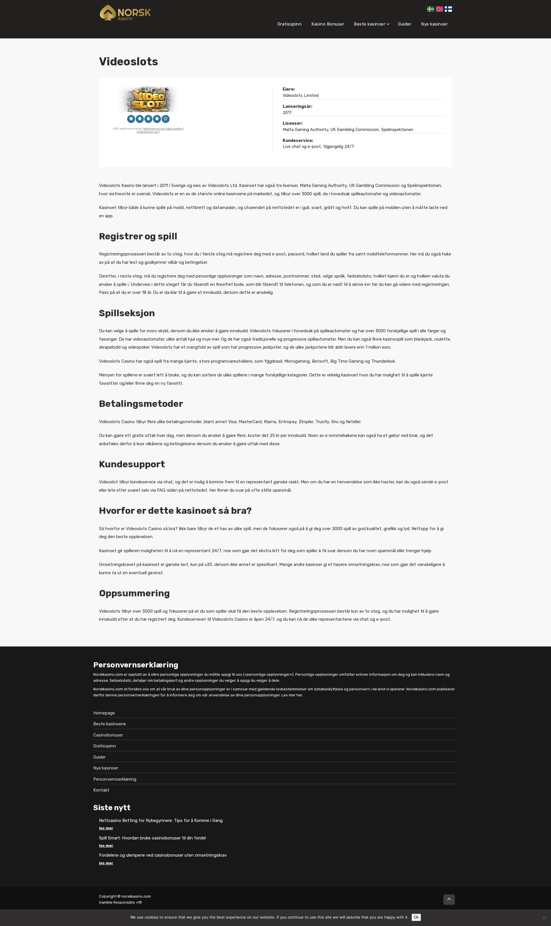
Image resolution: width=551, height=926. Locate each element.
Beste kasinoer (369, 24)
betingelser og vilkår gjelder (163, 128)
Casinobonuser (108, 734)
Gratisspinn (290, 24)
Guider (404, 24)
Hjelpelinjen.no (147, 132)
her (299, 695)
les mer (106, 828)
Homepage (104, 712)
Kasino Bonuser (327, 24)
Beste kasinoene (109, 723)
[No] (544, 918)
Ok (416, 917)
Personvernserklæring (114, 779)
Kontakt (101, 790)
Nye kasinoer (434, 24)
